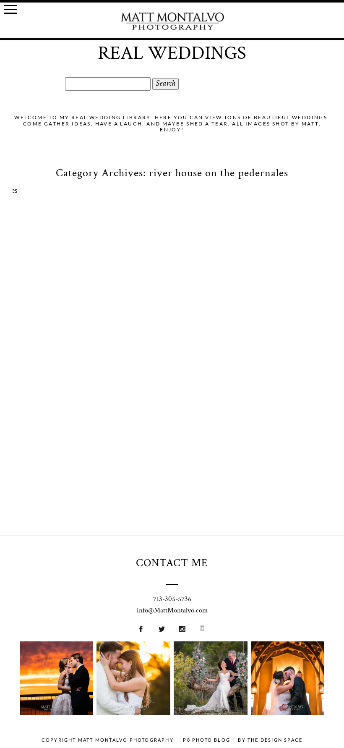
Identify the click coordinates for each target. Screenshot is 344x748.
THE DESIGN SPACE (275, 740)
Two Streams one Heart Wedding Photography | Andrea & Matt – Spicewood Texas (210, 662)
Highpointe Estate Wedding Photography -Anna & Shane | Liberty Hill (133, 661)
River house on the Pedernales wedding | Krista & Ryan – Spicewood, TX (170, 314)
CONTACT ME (172, 563)
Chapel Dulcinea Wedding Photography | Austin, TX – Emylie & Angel (287, 661)
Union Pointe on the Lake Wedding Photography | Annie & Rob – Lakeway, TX (56, 661)
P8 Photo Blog (206, 740)
